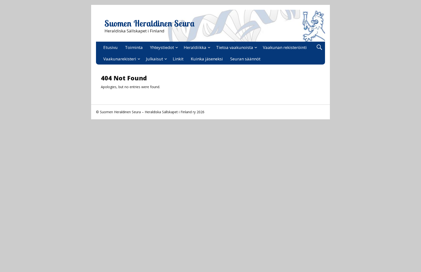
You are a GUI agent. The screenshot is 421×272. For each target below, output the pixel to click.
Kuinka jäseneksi (207, 59)
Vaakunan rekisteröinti (285, 47)
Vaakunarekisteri (119, 59)
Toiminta (134, 47)
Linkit (178, 59)
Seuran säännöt (245, 59)
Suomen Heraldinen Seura (150, 23)
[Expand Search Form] (319, 47)
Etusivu (110, 47)
